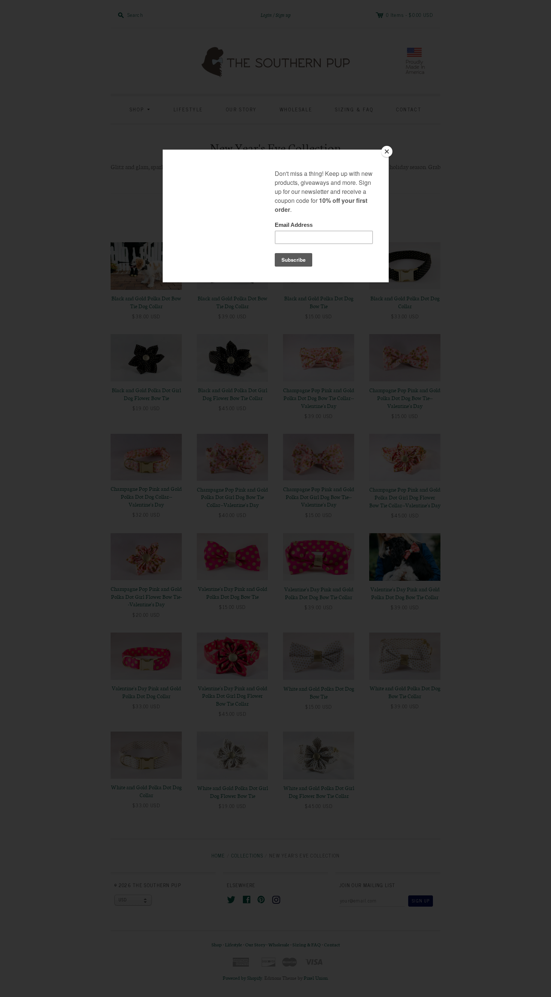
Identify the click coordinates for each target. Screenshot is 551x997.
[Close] (386, 151)
